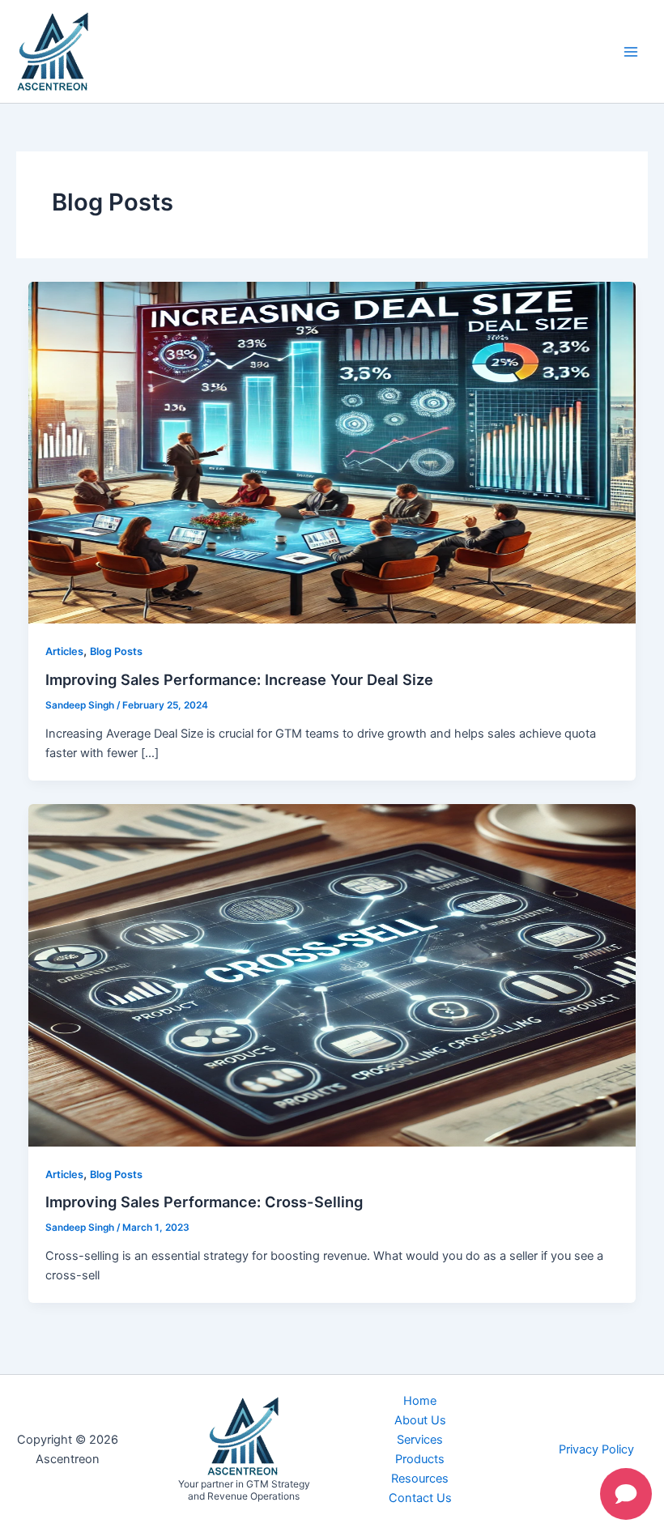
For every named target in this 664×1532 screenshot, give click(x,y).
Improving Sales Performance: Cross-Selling (204, 1202)
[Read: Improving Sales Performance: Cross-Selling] (332, 974)
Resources (420, 1478)
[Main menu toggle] (631, 52)
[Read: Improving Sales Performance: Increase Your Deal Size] (332, 452)
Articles (64, 651)
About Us (420, 1420)
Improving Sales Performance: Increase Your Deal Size (239, 679)
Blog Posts (116, 651)
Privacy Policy (596, 1449)
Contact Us (420, 1498)
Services (420, 1439)
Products (420, 1459)
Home (419, 1401)
